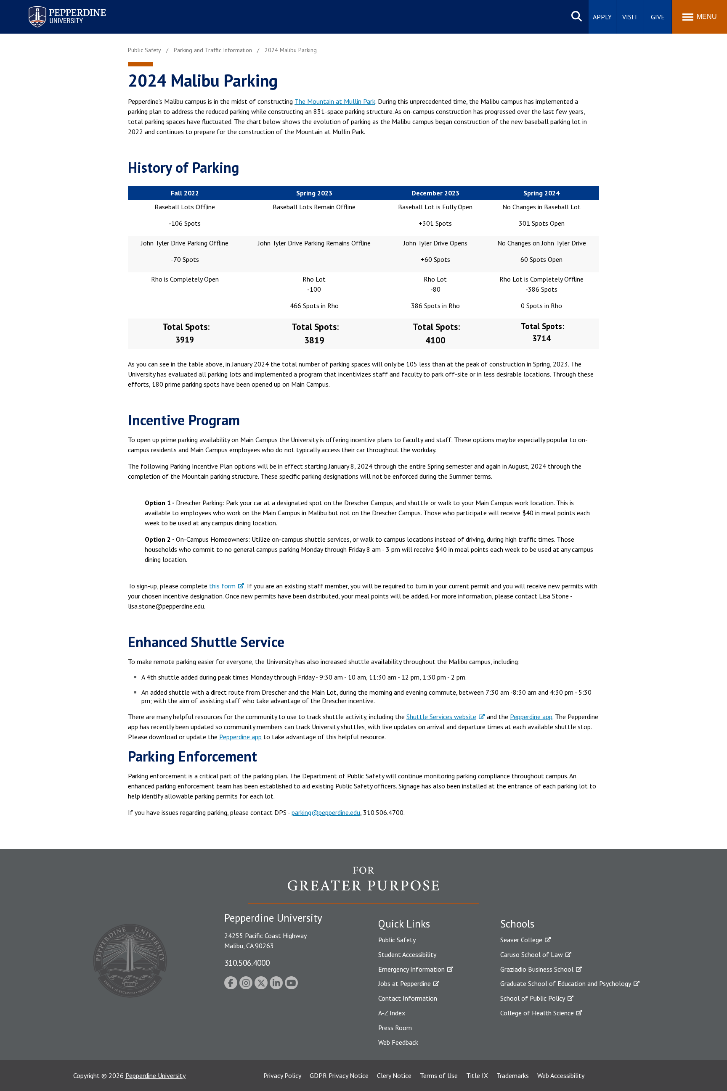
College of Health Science (537, 1013)
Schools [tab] (517, 923)
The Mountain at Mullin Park (335, 101)
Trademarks (512, 1075)
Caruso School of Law (531, 954)
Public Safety (397, 940)
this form (222, 586)
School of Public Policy (532, 998)
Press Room (395, 1027)
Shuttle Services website (441, 716)
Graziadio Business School (536, 969)
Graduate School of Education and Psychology (565, 983)
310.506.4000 (247, 962)
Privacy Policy (282, 1075)
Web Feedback (398, 1042)
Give (658, 17)
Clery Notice (394, 1075)
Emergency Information (411, 969)
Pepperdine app (531, 716)
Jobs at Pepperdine (404, 983)
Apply (602, 17)
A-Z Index (391, 1013)
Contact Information (407, 998)
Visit (630, 17)
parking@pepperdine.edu (326, 812)
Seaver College (521, 940)
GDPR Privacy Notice (339, 1075)
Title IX (477, 1075)
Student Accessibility (407, 954)
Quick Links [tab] (404, 923)
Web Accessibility (560, 1075)
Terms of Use (439, 1075)
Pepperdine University (57, 8)
